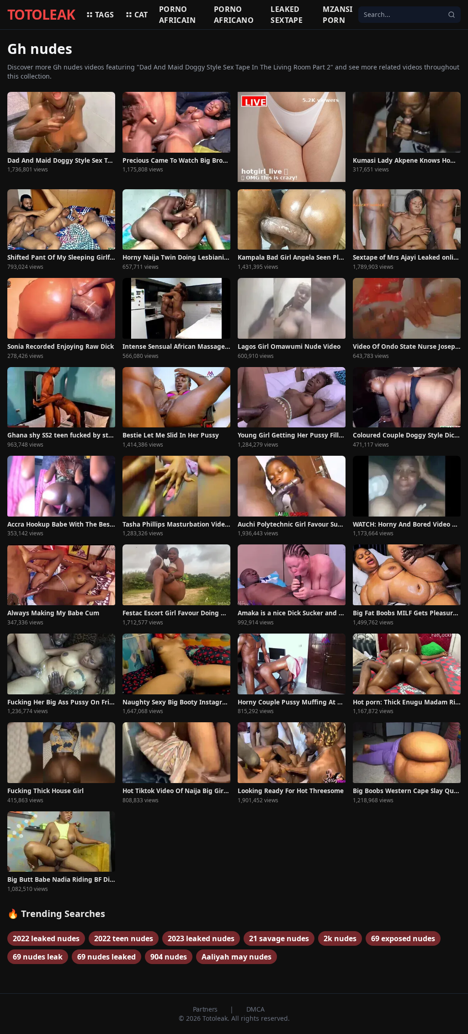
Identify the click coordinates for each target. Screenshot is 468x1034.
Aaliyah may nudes (236, 957)
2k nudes (340, 938)
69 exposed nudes (403, 938)
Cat (141, 15)
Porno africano (234, 14)
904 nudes (168, 957)
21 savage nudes (279, 938)
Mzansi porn (337, 14)
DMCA (255, 1009)
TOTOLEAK (41, 14)
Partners (206, 1009)
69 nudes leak (38, 957)
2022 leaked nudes (46, 938)
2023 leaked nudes (201, 938)
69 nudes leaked (106, 957)
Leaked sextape (287, 14)
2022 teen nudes (123, 938)
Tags (104, 15)
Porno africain (177, 14)
